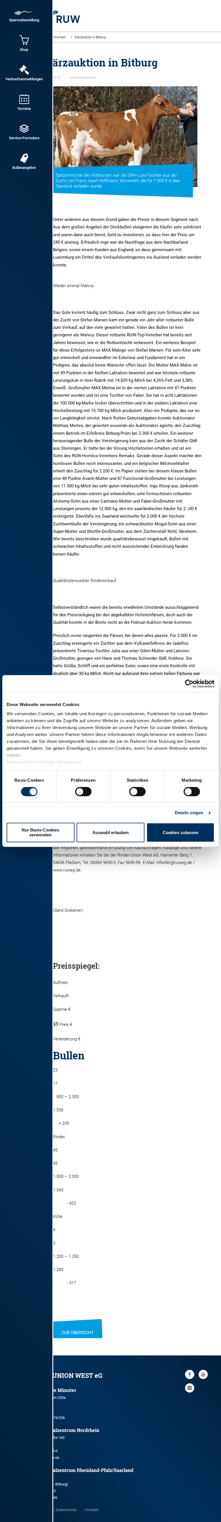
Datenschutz (66, 1510)
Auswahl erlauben (110, 832)
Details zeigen (189, 812)
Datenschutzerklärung (30, 762)
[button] (188, 505)
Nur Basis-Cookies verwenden (40, 833)
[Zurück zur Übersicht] (77, 1325)
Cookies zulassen (180, 832)
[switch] (83, 791)
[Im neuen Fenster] (189, 1374)
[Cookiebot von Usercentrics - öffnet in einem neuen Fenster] (189, 683)
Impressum (70, 762)
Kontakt (92, 1510)
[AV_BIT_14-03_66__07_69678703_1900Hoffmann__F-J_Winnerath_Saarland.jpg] (120, 136)
